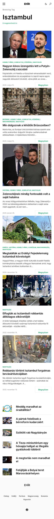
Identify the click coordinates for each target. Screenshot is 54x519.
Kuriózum (32, 247)
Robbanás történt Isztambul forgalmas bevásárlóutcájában (26, 372)
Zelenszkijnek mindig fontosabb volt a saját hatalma (26, 195)
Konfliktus (18, 62)
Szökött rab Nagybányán (31, 432)
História (6, 190)
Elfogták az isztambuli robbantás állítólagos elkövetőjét (23, 315)
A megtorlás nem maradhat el (33, 459)
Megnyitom (43, 85)
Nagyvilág (37, 62)
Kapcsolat (27, 499)
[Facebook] (27, 510)
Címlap (6, 496)
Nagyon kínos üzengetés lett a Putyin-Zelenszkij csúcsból (26, 67)
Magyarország (9, 122)
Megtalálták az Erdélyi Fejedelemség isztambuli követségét (25, 255)
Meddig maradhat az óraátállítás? (28, 408)
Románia (44, 496)
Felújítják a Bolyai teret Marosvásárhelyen (30, 472)
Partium (22, 496)
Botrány (6, 119)
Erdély (5, 247)
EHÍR (27, 3)
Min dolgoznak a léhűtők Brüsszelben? (27, 125)
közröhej (28, 62)
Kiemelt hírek (8, 62)
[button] (4, 4)
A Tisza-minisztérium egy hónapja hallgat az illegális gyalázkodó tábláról (32, 446)
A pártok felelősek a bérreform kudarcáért (29, 420)
